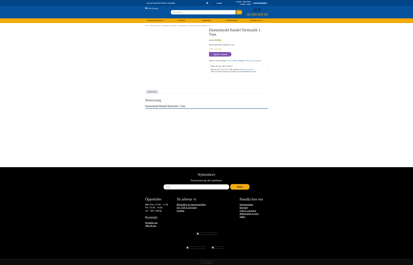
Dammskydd (256, 61)
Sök (239, 12)
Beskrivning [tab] (152, 92)
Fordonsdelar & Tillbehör (168, 26)
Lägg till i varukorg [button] (154, 159)
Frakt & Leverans (248, 210)
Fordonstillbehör (182, 26)
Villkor (242, 216)
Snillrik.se (209, 263)
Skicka (240, 187)
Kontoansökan (246, 204)
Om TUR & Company (187, 207)
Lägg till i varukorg (220, 54)
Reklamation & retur (249, 213)
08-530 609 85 (257, 14)
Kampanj (244, 207)
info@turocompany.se (246, 69)
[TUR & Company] (151, 8)
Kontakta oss (255, 20)
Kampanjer (206, 20)
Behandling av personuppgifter (191, 204)
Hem (146, 26)
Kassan (239, 2)
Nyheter (181, 20)
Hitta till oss (150, 225)
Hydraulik (248, 61)
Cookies (180, 210)
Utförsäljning (232, 20)
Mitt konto (247, 2)
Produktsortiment (155, 20)
